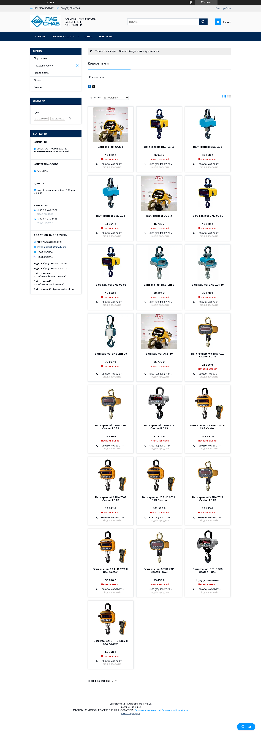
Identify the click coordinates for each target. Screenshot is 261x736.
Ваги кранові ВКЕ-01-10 (159, 146)
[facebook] (89, 86)
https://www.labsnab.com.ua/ (49, 284)
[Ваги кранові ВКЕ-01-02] (110, 262)
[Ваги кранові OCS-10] (159, 331)
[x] (93, 86)
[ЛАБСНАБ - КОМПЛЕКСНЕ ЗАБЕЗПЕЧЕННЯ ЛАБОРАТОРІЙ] (45, 27)
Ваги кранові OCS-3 (159, 215)
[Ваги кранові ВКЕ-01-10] (159, 124)
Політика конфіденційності (175, 710)
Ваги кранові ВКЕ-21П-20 (111, 353)
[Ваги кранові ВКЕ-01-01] (207, 193)
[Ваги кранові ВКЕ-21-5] (110, 193)
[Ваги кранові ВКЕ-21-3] (207, 124)
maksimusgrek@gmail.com (51, 246)
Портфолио (41, 58)
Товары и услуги (63, 36)
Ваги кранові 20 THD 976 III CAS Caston (159, 499)
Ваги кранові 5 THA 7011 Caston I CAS (159, 570)
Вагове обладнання (130, 51)
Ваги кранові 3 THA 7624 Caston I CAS (207, 499)
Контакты (106, 36)
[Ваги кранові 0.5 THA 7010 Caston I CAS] (207, 331)
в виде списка (229, 97)
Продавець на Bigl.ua (130, 707)
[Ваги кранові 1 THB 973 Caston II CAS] (159, 403)
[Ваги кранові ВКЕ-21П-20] (110, 331)
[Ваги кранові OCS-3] (159, 193)
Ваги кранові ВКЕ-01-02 (111, 284)
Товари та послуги (105, 51)
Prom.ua (147, 704)
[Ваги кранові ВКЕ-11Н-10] (207, 262)
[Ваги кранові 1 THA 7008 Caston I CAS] (110, 403)
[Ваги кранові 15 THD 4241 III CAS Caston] (207, 403)
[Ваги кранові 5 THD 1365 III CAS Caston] (110, 618)
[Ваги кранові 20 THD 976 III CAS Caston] (159, 475)
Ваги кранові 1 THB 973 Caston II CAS (159, 427)
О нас (88, 36)
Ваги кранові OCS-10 (159, 353)
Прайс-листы (41, 72)
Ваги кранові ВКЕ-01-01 (207, 215)
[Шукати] (203, 21)
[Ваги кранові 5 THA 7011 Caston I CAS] (159, 546)
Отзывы (38, 87)
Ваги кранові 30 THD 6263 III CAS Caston (110, 570)
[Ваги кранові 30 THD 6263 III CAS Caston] (110, 546)
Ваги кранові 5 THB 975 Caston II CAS (207, 570)
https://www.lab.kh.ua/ (63, 289)
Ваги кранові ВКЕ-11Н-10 (208, 284)
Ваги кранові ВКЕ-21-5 (110, 215)
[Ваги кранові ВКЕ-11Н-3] (159, 262)
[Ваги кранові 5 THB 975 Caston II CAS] (207, 546)
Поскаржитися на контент (147, 710)
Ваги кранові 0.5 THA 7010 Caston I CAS (207, 355)
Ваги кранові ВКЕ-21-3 (207, 146)
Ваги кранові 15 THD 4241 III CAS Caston (207, 427)
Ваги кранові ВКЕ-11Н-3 (159, 284)
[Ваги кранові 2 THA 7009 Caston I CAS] (110, 475)
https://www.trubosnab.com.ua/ (50, 276)
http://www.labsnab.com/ (49, 241)
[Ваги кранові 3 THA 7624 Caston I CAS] (207, 475)
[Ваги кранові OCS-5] (110, 124)
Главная (39, 36)
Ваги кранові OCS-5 (110, 146)
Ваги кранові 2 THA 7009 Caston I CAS (110, 499)
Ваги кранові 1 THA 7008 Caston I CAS (110, 427)
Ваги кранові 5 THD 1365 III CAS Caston (111, 642)
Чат (249, 726)
